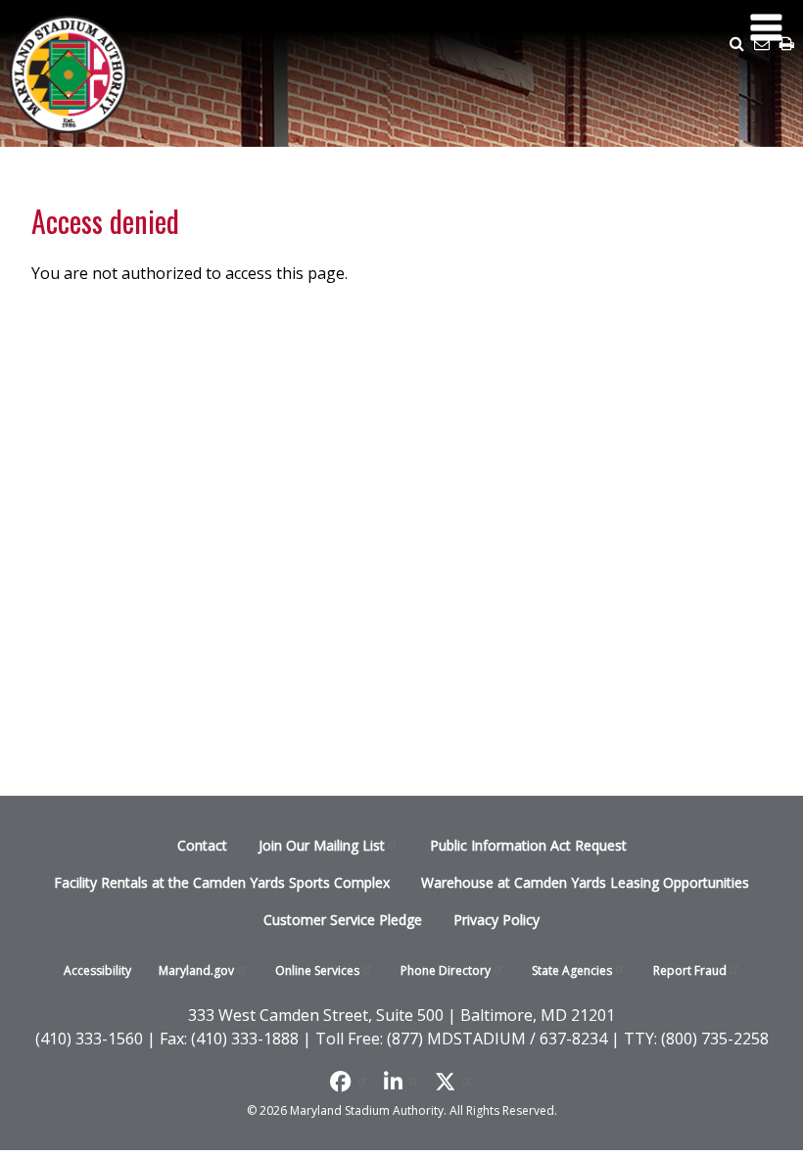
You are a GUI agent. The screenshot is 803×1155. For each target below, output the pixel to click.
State (572, 970)
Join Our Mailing (322, 845)
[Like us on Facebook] (349, 1080)
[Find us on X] (454, 1080)
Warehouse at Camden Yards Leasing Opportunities (585, 882)
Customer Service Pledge (342, 919)
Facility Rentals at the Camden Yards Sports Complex (222, 882)
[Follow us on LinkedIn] (402, 1080)
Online (317, 970)
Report (690, 970)
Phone (446, 970)
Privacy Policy (496, 919)
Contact (202, 845)
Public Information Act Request (528, 845)
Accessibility (97, 970)
